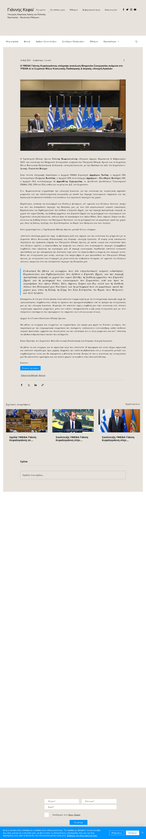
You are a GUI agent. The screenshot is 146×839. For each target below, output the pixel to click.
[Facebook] (123, 9)
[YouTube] (135, 9)
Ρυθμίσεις (117, 832)
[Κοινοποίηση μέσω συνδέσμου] (42, 385)
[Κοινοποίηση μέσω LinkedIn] (35, 385)
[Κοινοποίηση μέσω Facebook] (21, 385)
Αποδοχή (132, 832)
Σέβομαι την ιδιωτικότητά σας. (82, 835)
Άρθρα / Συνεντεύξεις (46, 41)
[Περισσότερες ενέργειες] (124, 60)
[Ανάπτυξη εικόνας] (73, 115)
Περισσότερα (110, 41)
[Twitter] (127, 9)
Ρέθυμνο (94, 41)
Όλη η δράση (12, 41)
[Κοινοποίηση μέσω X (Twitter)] (28, 385)
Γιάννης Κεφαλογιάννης (29, 10)
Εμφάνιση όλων (133, 404)
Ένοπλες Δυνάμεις (30, 368)
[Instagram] (131, 9)
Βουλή (27, 41)
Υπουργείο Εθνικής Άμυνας (33, 375)
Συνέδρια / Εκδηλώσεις (73, 41)
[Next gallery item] (122, 115)
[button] (136, 41)
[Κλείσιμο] (142, 833)
